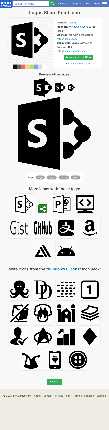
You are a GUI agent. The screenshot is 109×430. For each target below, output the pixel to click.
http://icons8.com (67, 39)
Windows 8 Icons (78, 26)
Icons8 (72, 22)
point (75, 177)
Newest (62, 3)
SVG (88, 3)
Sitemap (101, 395)
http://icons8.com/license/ (71, 51)
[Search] (52, 3)
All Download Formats (78, 63)
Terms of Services (83, 395)
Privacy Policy (63, 395)
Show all (54, 381)
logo (40, 177)
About (37, 395)
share (64, 177)
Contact (47, 395)
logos (51, 177)
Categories (76, 3)
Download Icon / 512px (78, 57)
